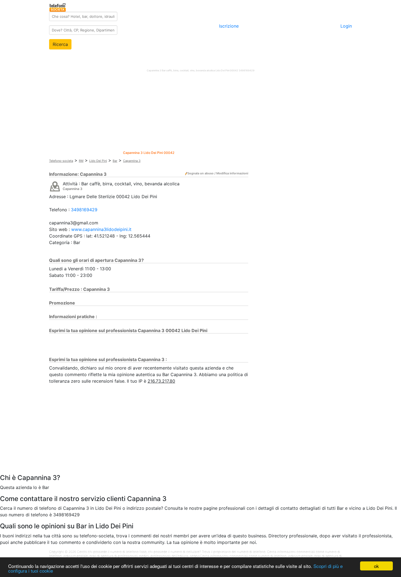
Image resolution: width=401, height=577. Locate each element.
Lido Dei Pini (98, 161)
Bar (115, 161)
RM (81, 161)
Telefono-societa (61, 161)
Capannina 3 (131, 161)
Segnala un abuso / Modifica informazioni (217, 173)
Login (346, 26)
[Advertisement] (200, 112)
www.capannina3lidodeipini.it (101, 229)
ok (376, 566)
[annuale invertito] (55, 186)
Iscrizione (229, 26)
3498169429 (84, 209)
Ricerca (60, 44)
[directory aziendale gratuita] (58, 6)
